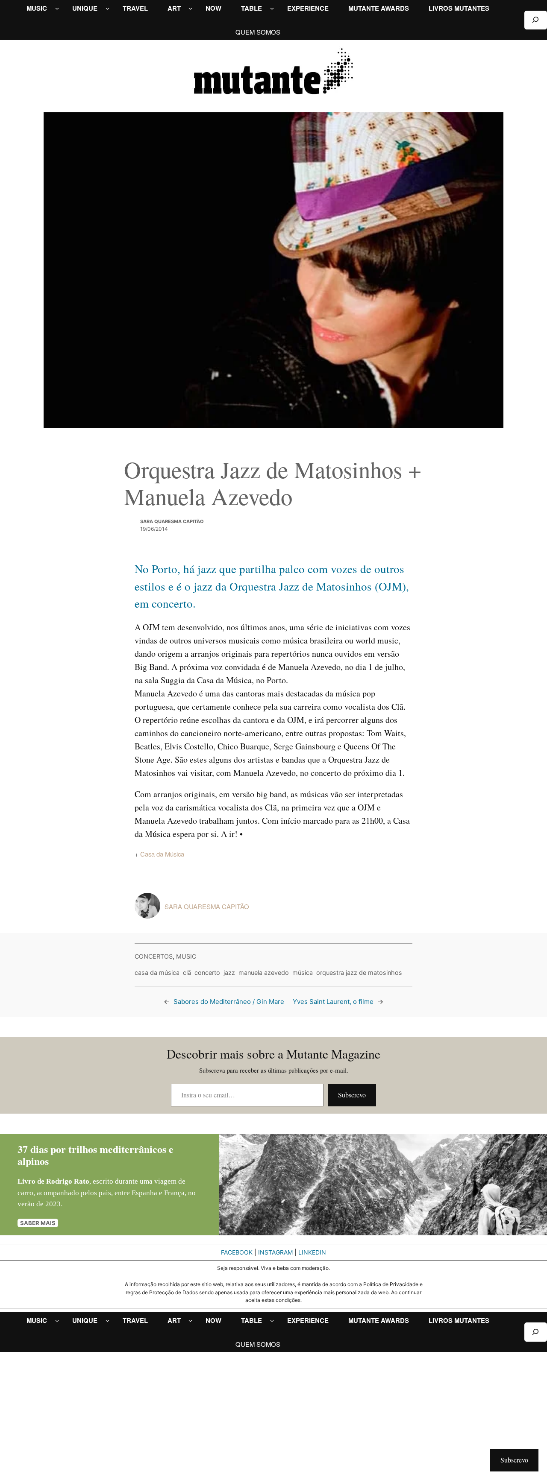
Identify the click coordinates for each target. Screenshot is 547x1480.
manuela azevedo (263, 972)
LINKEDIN (312, 1252)
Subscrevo (352, 1094)
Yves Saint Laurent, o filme (333, 1001)
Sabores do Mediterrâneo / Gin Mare (229, 1001)
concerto (207, 972)
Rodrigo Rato (67, 1181)
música (302, 972)
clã (187, 972)
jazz (229, 972)
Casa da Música (162, 853)
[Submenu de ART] (190, 8)
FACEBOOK (237, 1252)
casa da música (157, 972)
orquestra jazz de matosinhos (359, 972)
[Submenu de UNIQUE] (107, 8)
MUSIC (186, 956)
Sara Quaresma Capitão (172, 521)
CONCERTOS (154, 956)
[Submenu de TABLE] (272, 8)
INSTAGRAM (275, 1252)
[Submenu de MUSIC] (57, 8)
